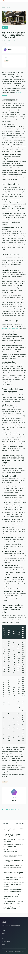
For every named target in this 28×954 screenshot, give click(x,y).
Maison (8, 7)
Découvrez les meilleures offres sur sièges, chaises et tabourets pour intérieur (13, 896)
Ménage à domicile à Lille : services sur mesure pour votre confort (13, 902)
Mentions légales (6, 941)
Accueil (3, 7)
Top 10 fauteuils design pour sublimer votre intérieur (14, 861)
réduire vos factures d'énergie (11, 328)
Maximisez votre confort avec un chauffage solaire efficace (12, 850)
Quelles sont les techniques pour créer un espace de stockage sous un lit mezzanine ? (14, 884)
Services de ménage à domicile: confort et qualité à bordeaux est (12, 835)
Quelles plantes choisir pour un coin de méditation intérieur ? (13, 845)
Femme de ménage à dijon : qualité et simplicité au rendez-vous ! (14, 878)
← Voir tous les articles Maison (10, 809)
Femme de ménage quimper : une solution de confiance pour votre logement (13, 867)
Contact (4, 944)
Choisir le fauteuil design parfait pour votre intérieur (14, 840)
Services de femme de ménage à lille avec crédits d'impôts (13, 829)
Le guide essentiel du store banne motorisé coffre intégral (13, 855)
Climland (5, 922)
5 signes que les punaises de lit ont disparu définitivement (13, 907)
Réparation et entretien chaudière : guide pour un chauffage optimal (13, 890)
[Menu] (24, 1)
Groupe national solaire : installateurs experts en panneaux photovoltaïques (14, 873)
